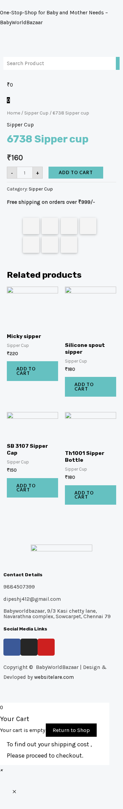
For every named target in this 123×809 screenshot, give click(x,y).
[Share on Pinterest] (69, 226)
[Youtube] (46, 647)
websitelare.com (54, 677)
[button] (1, 770)
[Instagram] (29, 647)
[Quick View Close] (14, 792)
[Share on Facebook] (31, 226)
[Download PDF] (50, 244)
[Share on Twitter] (50, 226)
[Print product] (31, 244)
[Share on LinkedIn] (88, 226)
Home (13, 113)
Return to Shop (71, 730)
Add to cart (76, 172)
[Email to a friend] (69, 244)
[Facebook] (11, 647)
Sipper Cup (36, 113)
